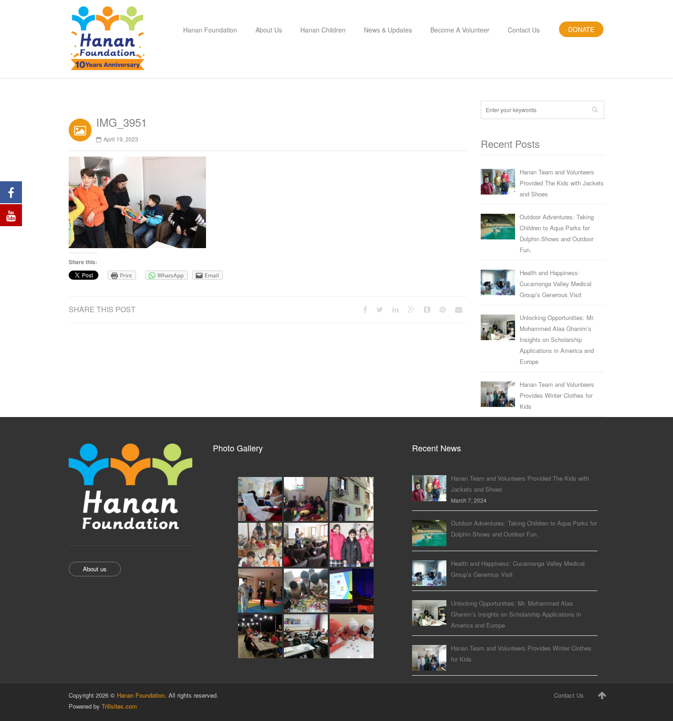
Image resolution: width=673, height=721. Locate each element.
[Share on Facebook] (365, 309)
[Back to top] (602, 695)
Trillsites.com (119, 706)
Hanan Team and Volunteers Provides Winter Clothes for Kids (557, 395)
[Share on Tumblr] (427, 309)
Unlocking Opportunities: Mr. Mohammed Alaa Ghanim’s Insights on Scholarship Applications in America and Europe (557, 339)
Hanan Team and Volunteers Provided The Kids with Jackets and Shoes (562, 183)
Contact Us (569, 695)
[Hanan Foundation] (108, 38)
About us (95, 568)
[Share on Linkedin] (395, 309)
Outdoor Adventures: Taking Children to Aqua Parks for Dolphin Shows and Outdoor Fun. (557, 233)
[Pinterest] (442, 309)
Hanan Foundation (141, 695)
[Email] (458, 309)
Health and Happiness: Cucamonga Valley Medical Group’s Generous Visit (556, 283)
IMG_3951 (121, 122)
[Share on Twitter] (380, 309)
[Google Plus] (411, 309)
